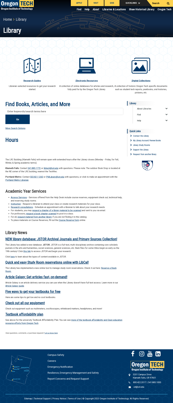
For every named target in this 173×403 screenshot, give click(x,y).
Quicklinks (131, 3)
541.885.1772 (34, 168)
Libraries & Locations (114, 9)
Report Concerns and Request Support (68, 378)
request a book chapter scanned (41, 213)
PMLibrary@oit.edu (55, 177)
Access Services (19, 197)
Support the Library (141, 149)
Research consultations (22, 207)
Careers (52, 360)
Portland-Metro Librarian (17, 180)
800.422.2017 (139, 382)
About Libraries (144, 108)
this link (27, 251)
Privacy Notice (59, 398)
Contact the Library (141, 135)
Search (155, 3)
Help (87, 9)
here (13, 256)
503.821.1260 (36, 177)
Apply (79, 3)
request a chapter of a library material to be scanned (56, 210)
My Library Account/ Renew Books (147, 140)
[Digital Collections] (140, 65)
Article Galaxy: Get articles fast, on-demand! (36, 277)
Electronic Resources (86, 80)
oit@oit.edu (139, 387)
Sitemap (28, 398)
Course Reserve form (69, 220)
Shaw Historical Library (141, 9)
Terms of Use (74, 398)
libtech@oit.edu (51, 168)
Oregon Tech (164, 9)
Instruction (16, 204)
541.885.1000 (154, 382)
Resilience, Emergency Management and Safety (73, 372)
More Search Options (15, 128)
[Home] (147, 365)
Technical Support (42, 398)
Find (79, 9)
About (96, 9)
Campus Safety (56, 354)
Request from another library (144, 154)
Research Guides (32, 80)
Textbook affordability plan (24, 314)
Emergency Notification (60, 366)
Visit (96, 3)
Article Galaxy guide (14, 286)
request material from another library (35, 217)
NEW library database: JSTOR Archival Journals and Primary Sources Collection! (61, 239)
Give (112, 3)
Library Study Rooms (141, 145)
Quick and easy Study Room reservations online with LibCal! (47, 262)
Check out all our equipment (25, 303)
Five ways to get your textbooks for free (32, 291)
